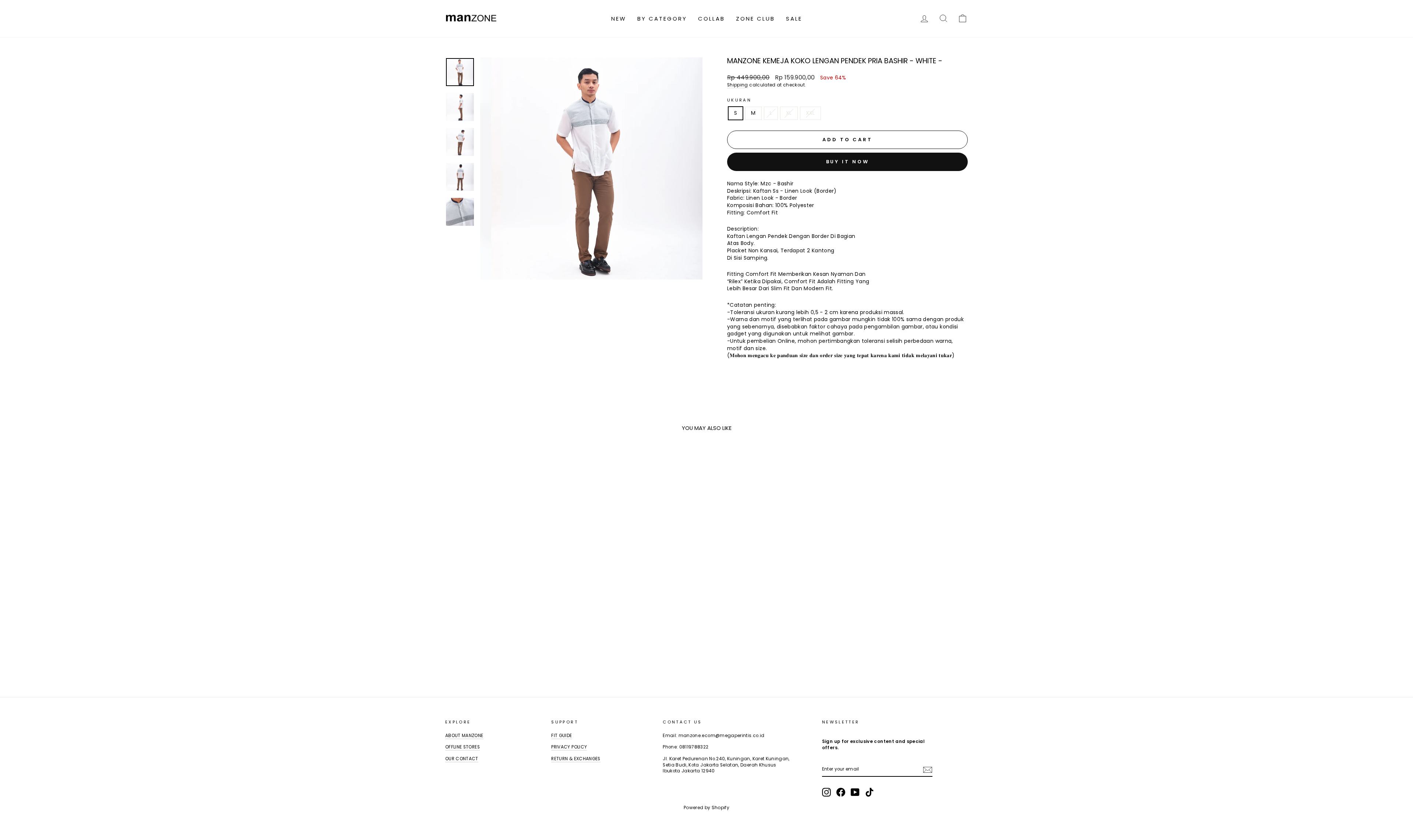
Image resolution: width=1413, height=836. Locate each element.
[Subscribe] (927, 769)
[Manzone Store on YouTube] (855, 792)
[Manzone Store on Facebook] (840, 792)
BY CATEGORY (662, 18)
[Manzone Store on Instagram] (826, 792)
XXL (810, 113)
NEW (618, 18)
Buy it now (847, 161)
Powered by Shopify (706, 807)
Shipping (737, 85)
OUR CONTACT (461, 759)
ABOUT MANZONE (464, 736)
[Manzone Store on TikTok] (869, 792)
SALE (794, 18)
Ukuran (739, 100)
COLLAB (711, 18)
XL (789, 113)
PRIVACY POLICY (569, 747)
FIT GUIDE (561, 736)
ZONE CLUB (755, 18)
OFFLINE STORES (462, 747)
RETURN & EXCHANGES (575, 759)
